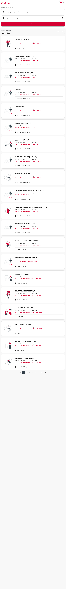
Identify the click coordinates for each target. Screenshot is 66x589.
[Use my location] (62, 18)
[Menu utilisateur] (62, 2)
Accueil (3, 7)
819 (42, 372)
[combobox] (33, 18)
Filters (59, 32)
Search (33, 24)
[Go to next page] (45, 372)
